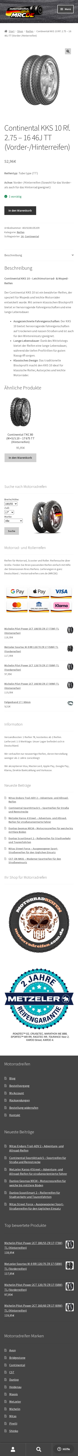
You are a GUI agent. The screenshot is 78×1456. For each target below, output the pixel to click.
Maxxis (13, 1394)
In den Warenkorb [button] (20, 457)
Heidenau (15, 1387)
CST (11, 1372)
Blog (12, 1078)
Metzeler (15, 1401)
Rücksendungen (19, 1100)
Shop (20, 31)
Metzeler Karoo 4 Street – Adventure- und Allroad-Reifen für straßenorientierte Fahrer (38, 820)
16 (22, 236)
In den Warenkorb (20, 210)
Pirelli (13, 1423)
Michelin (14, 1409)
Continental (32, 236)
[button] (68, 51)
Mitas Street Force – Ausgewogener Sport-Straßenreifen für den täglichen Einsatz (33, 850)
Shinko (13, 1431)
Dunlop (14, 1379)
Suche (39, 1449)
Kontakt (14, 1115)
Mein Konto (13, 1449)
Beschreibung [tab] (13, 255)
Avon (12, 1350)
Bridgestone (17, 1357)
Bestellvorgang (19, 1086)
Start (11, 31)
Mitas (12, 1416)
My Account (16, 1093)
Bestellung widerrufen (23, 1108)
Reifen (29, 31)
